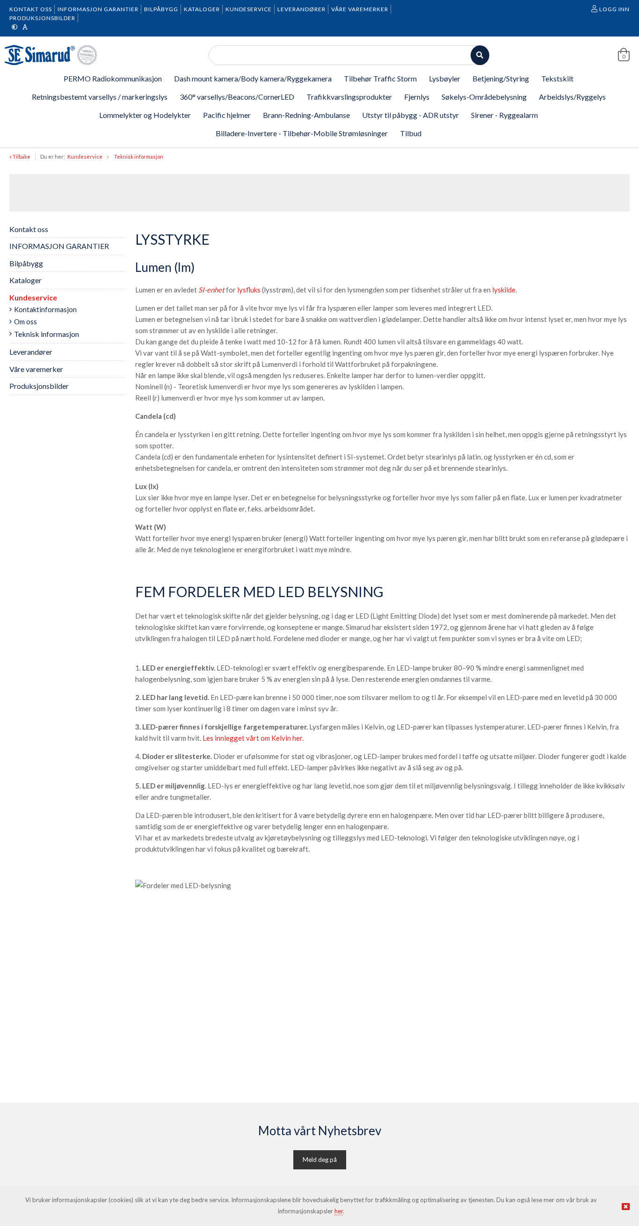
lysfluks (249, 289)
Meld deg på (320, 1159)
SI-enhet (211, 289)
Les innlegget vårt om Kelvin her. (253, 738)
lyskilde (504, 289)
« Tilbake (19, 156)
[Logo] (51, 55)
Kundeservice (84, 156)
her (338, 1211)
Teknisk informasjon (138, 156)
